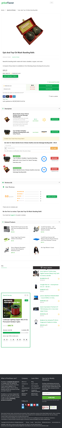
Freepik (20, 425)
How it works (34, 384)
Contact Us (25, 384)
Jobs (23, 386)
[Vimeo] (31, 405)
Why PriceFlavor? (35, 388)
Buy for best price (10, 76)
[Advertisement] (15, 280)
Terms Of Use (38, 422)
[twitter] (26, 405)
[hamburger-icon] (51, 3)
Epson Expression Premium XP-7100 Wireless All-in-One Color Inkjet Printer (49, 309)
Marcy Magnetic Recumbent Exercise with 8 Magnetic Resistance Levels (18, 249)
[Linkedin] (37, 405)
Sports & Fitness (11, 10)
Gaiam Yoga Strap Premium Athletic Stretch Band (18, 237)
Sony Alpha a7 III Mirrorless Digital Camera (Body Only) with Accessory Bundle (49, 273)
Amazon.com (6, 89)
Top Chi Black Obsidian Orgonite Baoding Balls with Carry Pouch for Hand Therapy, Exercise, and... (25, 160)
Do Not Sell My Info (56, 422)
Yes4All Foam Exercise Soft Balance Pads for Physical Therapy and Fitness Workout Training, (49, 238)
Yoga (6, 99)
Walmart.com (8, 86)
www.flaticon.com (29, 425)
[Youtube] (28, 405)
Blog (32, 382)
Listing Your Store (25, 390)
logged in (13, 215)
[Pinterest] (34, 405)
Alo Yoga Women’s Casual (47, 247)
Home (2, 10)
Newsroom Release (24, 394)
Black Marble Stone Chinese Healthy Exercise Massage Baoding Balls (21, 115)
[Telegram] (23, 407)
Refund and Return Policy (34, 394)
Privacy (27, 422)
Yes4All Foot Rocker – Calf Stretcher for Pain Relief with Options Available (48, 228)
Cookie (31, 422)
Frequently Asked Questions (35, 390)
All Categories (35, 386)
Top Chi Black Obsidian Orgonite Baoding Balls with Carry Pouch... (21, 132)
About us (24, 382)
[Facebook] (23, 405)
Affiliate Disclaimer (46, 422)
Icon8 (47, 425)
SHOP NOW (49, 86)
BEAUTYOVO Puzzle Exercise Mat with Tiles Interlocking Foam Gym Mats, (19, 228)
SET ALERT (54, 148)
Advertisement (26, 388)
